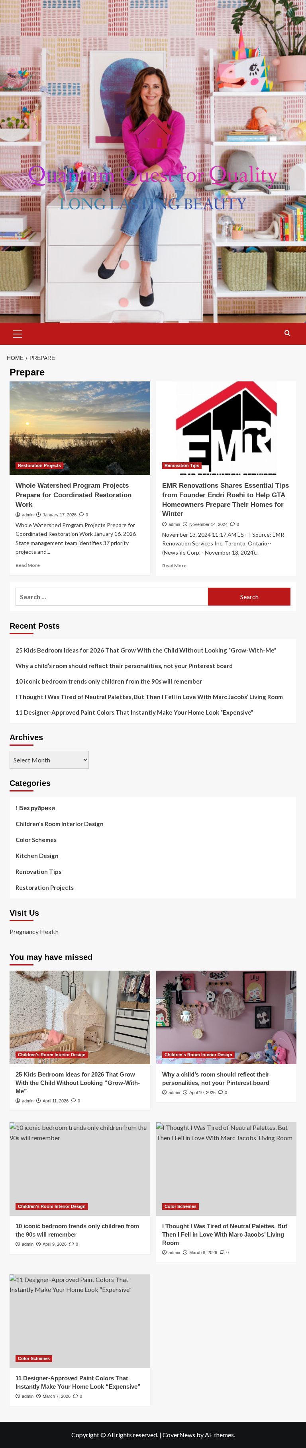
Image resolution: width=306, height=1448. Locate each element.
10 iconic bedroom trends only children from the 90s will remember (109, 681)
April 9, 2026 (55, 1244)
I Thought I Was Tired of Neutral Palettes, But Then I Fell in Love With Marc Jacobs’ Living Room (149, 696)
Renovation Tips (182, 465)
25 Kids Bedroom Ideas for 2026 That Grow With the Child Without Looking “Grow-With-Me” (146, 650)
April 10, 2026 (202, 1092)
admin (27, 514)
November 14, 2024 (208, 524)
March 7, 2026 (57, 1396)
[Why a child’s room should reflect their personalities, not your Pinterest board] (226, 1017)
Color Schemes (36, 839)
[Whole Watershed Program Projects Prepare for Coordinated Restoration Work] (80, 428)
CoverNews (179, 1434)
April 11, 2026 (56, 1100)
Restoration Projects (39, 465)
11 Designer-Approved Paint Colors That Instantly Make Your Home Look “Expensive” (134, 712)
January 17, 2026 (59, 514)
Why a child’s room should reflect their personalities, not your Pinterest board (124, 665)
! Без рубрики (35, 807)
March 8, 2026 (203, 1252)
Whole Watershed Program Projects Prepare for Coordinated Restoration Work (73, 495)
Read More (28, 565)
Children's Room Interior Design (60, 823)
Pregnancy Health (34, 931)
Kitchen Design (37, 855)
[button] (18, 333)
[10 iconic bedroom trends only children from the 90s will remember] (80, 1169)
